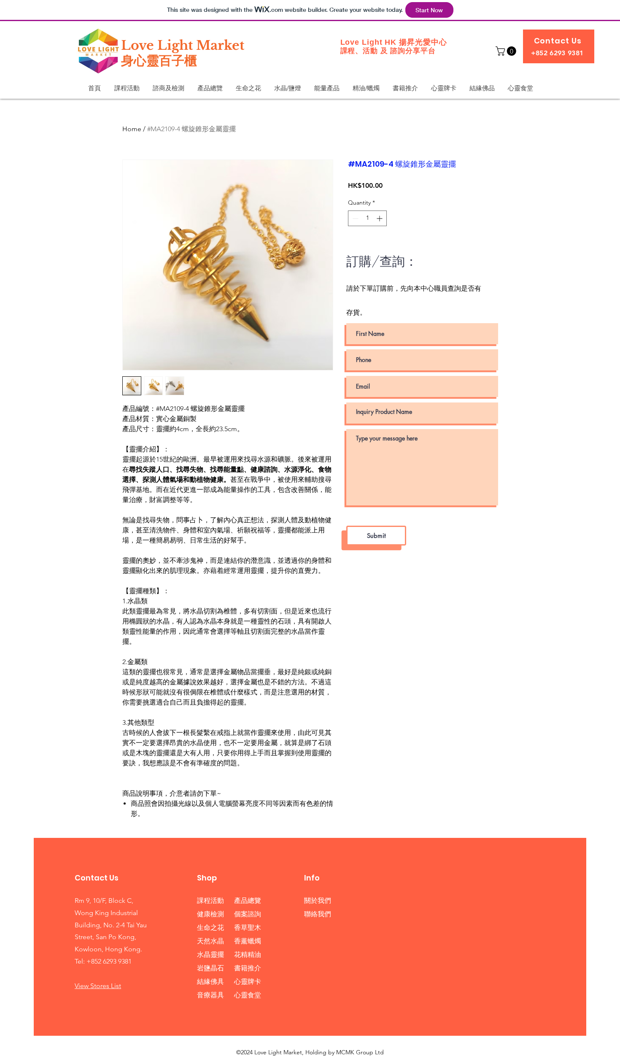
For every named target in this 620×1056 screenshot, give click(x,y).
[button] (507, 51)
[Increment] (380, 218)
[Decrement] (354, 218)
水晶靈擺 (210, 955)
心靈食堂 (247, 995)
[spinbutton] (367, 218)
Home (131, 129)
